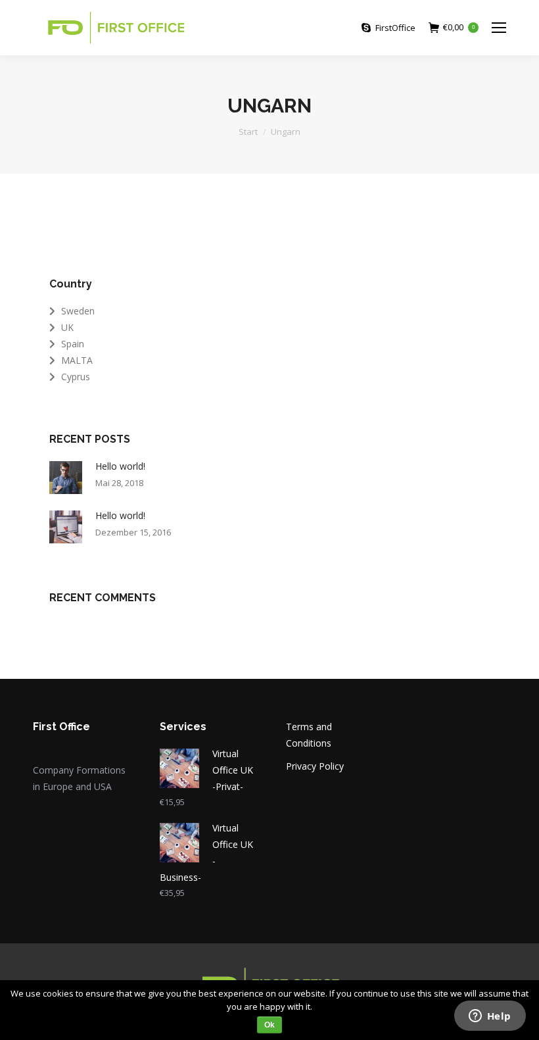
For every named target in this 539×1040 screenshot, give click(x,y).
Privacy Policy (315, 766)
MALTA (77, 360)
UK (67, 327)
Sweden (78, 311)
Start (248, 131)
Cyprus (75, 376)
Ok (269, 1024)
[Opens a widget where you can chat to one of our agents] (490, 1017)
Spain (72, 343)
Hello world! (120, 466)
